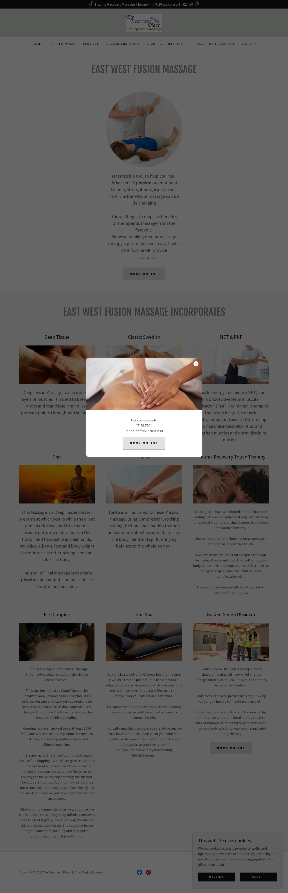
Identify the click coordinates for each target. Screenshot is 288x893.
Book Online (144, 443)
